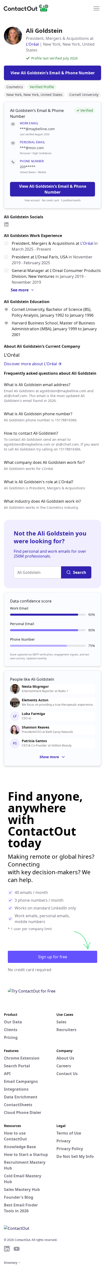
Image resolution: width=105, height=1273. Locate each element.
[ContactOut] (28, 8)
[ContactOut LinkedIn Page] (7, 1249)
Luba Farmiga (33, 714)
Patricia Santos (34, 741)
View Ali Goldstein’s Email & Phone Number (52, 189)
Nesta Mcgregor (35, 686)
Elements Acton (35, 700)
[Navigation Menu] (96, 8)
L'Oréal (32, 44)
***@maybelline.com (37, 129)
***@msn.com (32, 147)
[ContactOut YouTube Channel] (17, 1249)
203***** (27, 166)
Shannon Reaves (35, 727)
